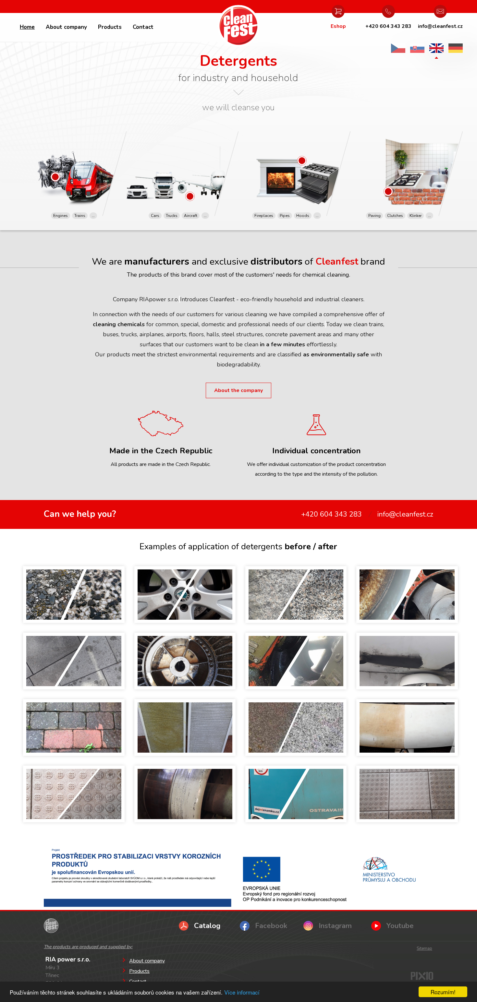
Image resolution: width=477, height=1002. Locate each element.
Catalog (207, 926)
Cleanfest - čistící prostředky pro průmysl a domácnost (238, 26)
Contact (143, 27)
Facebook (271, 926)
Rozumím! (443, 992)
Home (27, 27)
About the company (238, 390)
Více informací (242, 992)
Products (110, 27)
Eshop (338, 26)
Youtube (400, 926)
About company (66, 27)
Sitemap (424, 948)
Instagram (335, 926)
